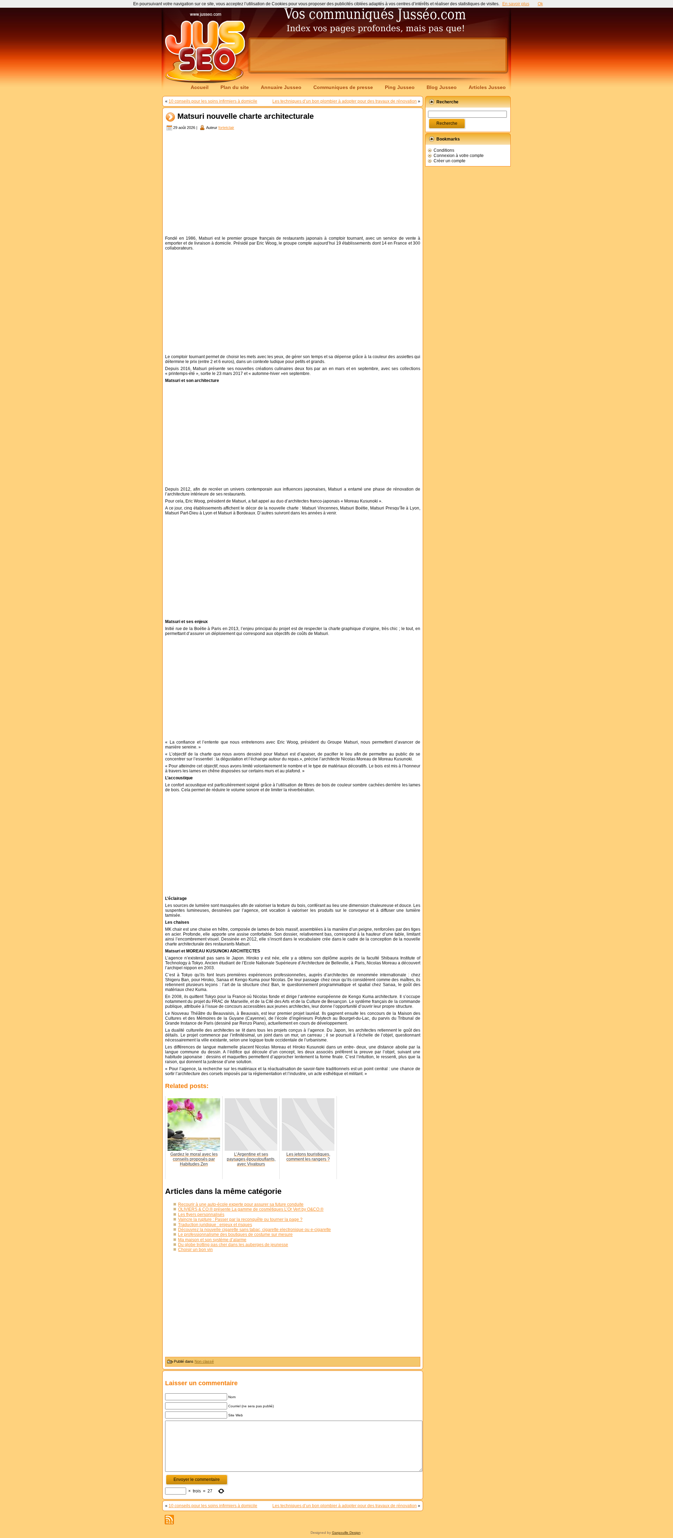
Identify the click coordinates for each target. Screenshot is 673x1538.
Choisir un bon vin (195, 1249)
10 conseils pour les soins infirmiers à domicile (213, 101)
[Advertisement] (377, 55)
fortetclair (226, 127)
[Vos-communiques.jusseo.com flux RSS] (169, 1519)
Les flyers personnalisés (201, 1214)
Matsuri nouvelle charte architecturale (245, 116)
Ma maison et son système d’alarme (212, 1239)
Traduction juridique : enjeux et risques (215, 1224)
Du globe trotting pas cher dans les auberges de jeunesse (233, 1244)
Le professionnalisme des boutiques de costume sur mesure (235, 1234)
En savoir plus (515, 3)
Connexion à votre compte (459, 155)
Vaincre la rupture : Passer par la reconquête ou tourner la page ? (240, 1219)
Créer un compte (449, 160)
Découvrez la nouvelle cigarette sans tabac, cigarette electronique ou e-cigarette (254, 1229)
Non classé (204, 1361)
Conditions (444, 150)
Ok (540, 3)
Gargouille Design (346, 1532)
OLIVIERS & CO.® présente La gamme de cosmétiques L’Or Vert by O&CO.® (251, 1209)
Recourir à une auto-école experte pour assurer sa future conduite (241, 1204)
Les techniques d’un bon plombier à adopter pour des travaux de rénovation (344, 101)
